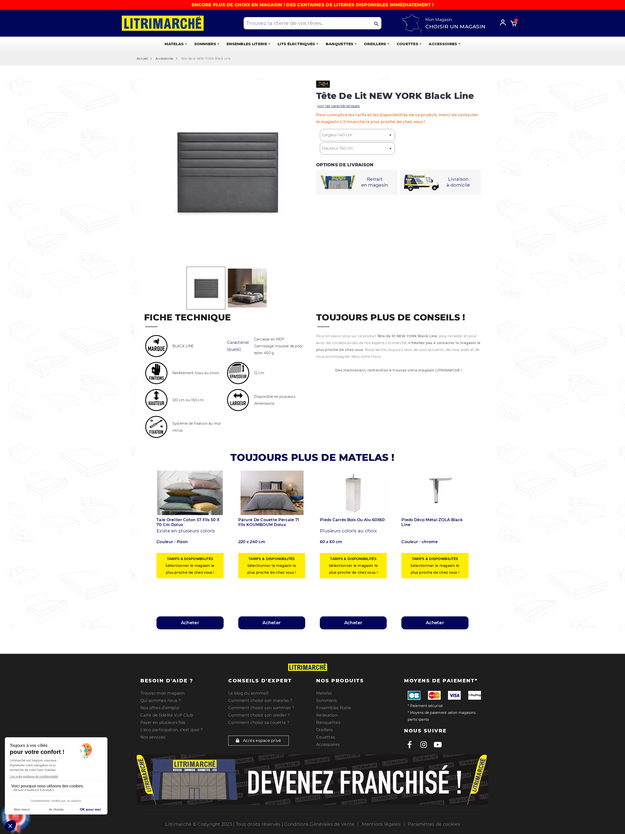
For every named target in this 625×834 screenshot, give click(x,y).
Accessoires (328, 744)
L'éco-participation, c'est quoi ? (171, 730)
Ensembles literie (333, 708)
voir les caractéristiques (338, 106)
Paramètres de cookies (434, 824)
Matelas (324, 693)
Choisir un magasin (455, 26)
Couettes (325, 737)
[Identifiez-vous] (504, 22)
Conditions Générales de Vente (319, 824)
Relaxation (327, 715)
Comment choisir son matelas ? (260, 700)
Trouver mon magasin (162, 693)
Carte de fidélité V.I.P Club (166, 715)
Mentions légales (381, 824)
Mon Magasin (438, 19)
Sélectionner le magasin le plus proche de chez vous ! (190, 566)
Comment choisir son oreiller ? (259, 715)
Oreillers (324, 730)
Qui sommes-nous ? (160, 700)
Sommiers (326, 700)
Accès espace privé (261, 740)
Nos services (152, 737)
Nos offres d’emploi (159, 708)
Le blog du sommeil (248, 693)
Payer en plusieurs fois (162, 722)
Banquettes (328, 722)
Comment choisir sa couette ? (258, 722)
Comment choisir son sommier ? (261, 708)
